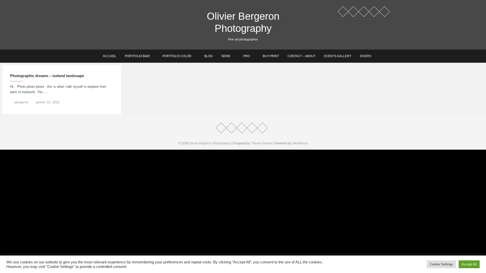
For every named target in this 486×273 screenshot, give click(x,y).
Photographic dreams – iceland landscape (47, 76)
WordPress (300, 143)
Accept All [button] (469, 264)
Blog (208, 56)
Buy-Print (271, 56)
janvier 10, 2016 (47, 102)
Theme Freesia (262, 143)
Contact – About (301, 56)
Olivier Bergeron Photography (243, 22)
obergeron (20, 102)
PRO (246, 56)
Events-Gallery (337, 56)
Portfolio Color (177, 56)
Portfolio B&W (137, 56)
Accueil (109, 56)
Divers (365, 56)
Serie (225, 56)
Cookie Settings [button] (441, 264)
